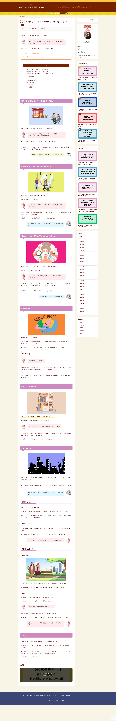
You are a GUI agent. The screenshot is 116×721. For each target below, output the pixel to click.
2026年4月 (82, 244)
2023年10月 (82, 306)
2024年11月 (82, 275)
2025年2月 (82, 266)
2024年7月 (82, 286)
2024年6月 (82, 289)
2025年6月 (82, 258)
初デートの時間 (30, 82)
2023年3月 (82, 311)
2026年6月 (82, 239)
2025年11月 (82, 247)
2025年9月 (82, 253)
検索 (92, 19)
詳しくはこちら (64, 13)
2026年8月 (82, 236)
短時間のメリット (32, 84)
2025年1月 (82, 269)
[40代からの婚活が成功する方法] (31, 7)
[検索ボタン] (96, 7)
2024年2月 (82, 297)
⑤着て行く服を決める (32, 80)
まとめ (28, 90)
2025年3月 (82, 264)
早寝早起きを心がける (33, 78)
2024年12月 (82, 272)
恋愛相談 (82, 327)
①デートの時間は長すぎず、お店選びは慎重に (38, 69)
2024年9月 (82, 280)
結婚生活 (82, 330)
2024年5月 (82, 292)
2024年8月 (82, 283)
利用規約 (63, 695)
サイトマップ (56, 700)
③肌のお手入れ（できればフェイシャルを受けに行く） (40, 73)
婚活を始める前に (83, 325)
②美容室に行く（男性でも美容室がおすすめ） (38, 71)
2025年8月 (82, 255)
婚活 (22, 25)
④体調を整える (30, 76)
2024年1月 (82, 300)
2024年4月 (82, 294)
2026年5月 (82, 241)
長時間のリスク (32, 86)
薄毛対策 (82, 333)
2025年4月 (82, 261)
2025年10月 (82, 250)
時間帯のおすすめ (32, 87)
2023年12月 (82, 303)
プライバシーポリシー (54, 695)
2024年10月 (82, 278)
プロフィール (49, 700)
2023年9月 (82, 308)
